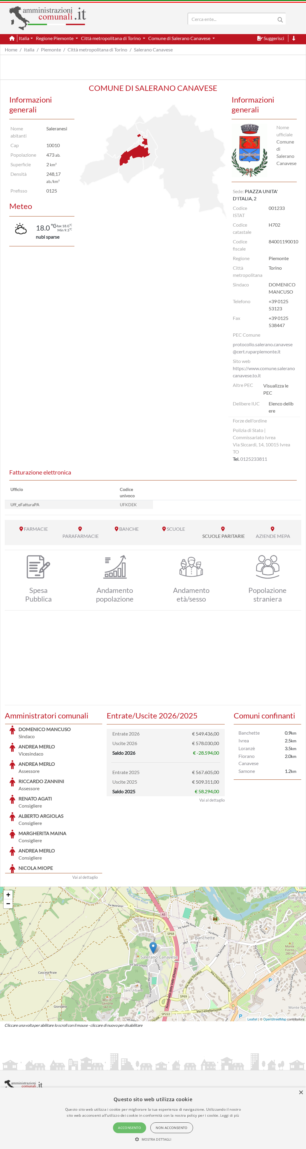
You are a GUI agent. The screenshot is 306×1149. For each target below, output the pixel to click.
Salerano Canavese (153, 49)
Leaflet (252, 1019)
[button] (153, 1139)
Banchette (249, 733)
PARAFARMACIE (80, 536)
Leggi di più (229, 1115)
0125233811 (253, 459)
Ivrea (243, 740)
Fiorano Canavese (248, 759)
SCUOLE (176, 529)
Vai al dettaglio (85, 877)
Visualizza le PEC (275, 389)
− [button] (8, 903)
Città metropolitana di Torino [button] (111, 38)
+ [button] (8, 894)
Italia (29, 49)
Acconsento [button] (129, 1127)
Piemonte (51, 49)
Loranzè (246, 748)
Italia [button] (24, 38)
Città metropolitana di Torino (97, 49)
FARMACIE (36, 529)
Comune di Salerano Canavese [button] (179, 38)
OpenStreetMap (274, 1019)
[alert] (153, 1118)
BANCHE (129, 529)
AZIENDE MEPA (273, 536)
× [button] (301, 1092)
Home (11, 49)
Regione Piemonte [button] (55, 38)
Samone (246, 771)
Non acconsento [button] (172, 1127)
